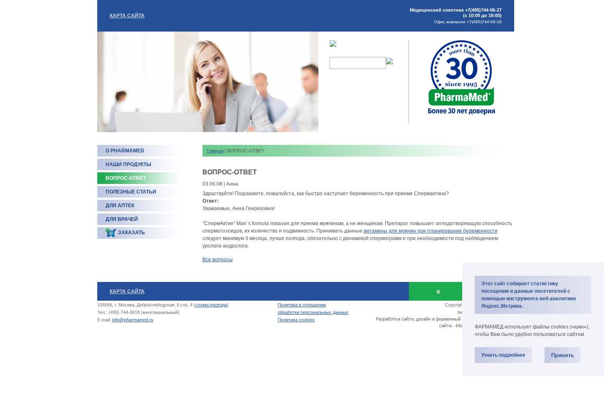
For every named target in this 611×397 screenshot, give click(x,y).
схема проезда (211, 304)
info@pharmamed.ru (132, 319)
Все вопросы (217, 259)
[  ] (438, 291)
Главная (215, 150)
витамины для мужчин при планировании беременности (431, 231)
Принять (562, 355)
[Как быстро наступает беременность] (461, 114)
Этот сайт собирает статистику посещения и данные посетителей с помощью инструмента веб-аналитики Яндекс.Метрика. (528, 295)
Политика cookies (296, 319)
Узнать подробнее (503, 355)
